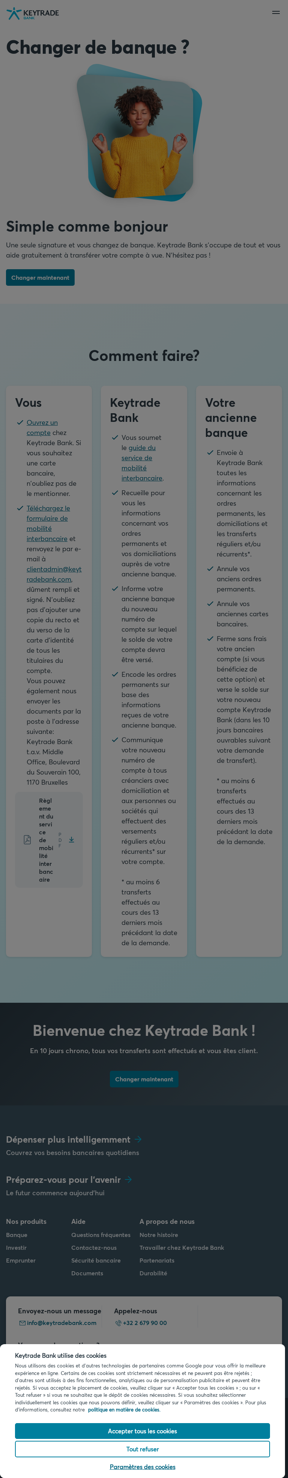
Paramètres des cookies (143, 1466)
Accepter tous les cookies (142, 1431)
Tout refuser (142, 1449)
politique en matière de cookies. (124, 1409)
